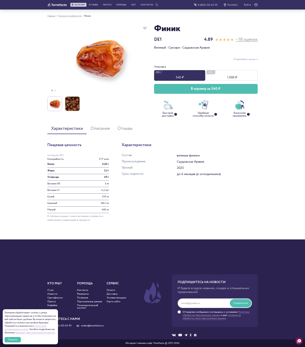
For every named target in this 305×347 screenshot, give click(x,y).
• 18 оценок (247, 39)
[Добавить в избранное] (145, 28)
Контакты (147, 4)
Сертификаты (55, 298)
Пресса (51, 301)
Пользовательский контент (87, 306)
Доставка (112, 294)
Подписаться (240, 303)
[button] (78, 5)
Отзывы (93, 4)
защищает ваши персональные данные (35, 332)
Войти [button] (247, 5)
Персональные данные (89, 301)
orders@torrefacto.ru (92, 325)
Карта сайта (113, 301)
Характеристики (67, 128)
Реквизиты (83, 294)
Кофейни (52, 305)
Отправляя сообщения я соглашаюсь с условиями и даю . (216, 315)
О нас (50, 290)
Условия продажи (116, 298)
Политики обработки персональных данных (216, 313)
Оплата (111, 290)
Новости (52, 294)
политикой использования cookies (25, 327)
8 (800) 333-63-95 (207, 4)
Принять (12, 339)
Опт (133, 4)
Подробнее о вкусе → (246, 59)
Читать (107, 4)
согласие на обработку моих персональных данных (212, 316)
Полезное (82, 298)
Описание (100, 128)
